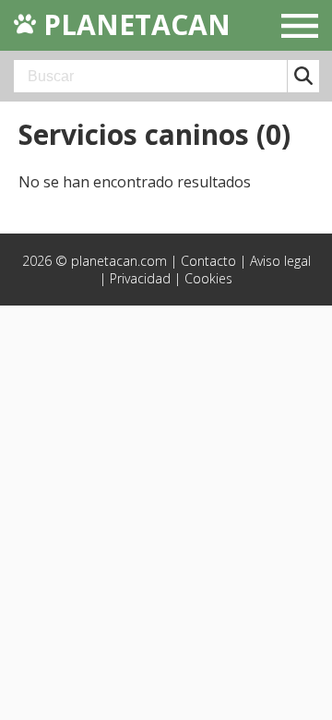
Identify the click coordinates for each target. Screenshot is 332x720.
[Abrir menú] (299, 28)
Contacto (208, 261)
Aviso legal (280, 261)
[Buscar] (303, 76)
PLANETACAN (133, 24)
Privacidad (140, 278)
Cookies (208, 278)
